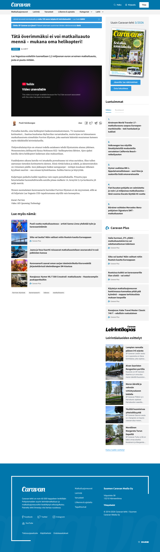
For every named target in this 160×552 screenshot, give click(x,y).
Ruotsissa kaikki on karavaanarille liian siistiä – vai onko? (125, 274)
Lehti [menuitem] (98, 12)
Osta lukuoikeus (121, 88)
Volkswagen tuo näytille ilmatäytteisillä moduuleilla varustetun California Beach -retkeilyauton (122, 150)
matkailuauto (58, 293)
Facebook (28, 517)
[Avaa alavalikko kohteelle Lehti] (102, 11)
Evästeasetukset (61, 533)
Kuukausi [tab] (119, 110)
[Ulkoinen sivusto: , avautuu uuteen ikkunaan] (127, 52)
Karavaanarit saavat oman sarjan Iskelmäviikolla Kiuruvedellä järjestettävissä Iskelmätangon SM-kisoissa (60, 265)
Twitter (44, 517)
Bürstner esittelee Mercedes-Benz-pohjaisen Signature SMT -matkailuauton (125, 210)
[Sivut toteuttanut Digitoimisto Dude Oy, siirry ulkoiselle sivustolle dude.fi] (143, 542)
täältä (82, 19)
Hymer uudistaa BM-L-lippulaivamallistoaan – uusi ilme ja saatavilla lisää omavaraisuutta (125, 171)
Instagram (60, 517)
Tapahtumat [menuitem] (80, 506)
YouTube (29, 523)
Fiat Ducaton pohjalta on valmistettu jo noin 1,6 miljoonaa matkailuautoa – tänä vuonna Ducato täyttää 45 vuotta (126, 190)
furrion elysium (18, 293)
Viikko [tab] (108, 110)
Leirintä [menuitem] (36, 12)
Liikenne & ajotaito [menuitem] (66, 12)
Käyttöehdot (45, 533)
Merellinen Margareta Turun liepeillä (134, 431)
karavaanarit (34, 293)
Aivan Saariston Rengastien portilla (135, 367)
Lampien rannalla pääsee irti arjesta (135, 349)
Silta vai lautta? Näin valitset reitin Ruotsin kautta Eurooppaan (60, 237)
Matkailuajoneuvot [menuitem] (19, 12)
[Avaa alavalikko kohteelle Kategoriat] (91, 11)
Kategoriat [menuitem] (84, 12)
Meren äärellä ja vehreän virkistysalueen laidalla (134, 389)
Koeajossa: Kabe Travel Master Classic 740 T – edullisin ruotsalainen (126, 312)
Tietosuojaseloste (30, 533)
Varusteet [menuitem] (48, 12)
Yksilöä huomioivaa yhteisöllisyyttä (135, 411)
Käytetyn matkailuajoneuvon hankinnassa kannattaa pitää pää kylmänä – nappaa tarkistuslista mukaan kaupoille (124, 293)
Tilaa (144, 5)
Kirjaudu (132, 5)
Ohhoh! (15, 49)
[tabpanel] (127, 167)
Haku (118, 5)
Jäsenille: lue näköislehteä (125, 82)
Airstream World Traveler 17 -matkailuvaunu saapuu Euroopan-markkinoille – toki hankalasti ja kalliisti (125, 127)
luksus (46, 293)
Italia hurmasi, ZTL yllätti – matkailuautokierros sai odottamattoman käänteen (121, 240)
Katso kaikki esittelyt (115, 450)
